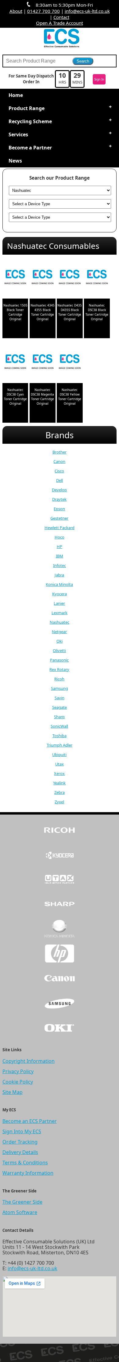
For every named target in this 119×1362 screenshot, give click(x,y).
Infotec (59, 565)
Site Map (12, 1092)
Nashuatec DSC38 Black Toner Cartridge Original (96, 312)
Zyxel (59, 802)
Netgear (59, 631)
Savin (59, 698)
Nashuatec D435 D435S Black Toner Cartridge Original (69, 312)
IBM (59, 556)
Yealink (59, 783)
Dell (59, 480)
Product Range (27, 108)
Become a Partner (30, 147)
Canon (59, 461)
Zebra (59, 792)
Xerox (59, 773)
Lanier (59, 603)
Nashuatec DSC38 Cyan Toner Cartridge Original (15, 397)
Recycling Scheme (30, 121)
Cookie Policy (17, 1081)
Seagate (59, 707)
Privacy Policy (18, 1071)
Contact (61, 17)
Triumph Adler (59, 745)
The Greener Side (22, 1202)
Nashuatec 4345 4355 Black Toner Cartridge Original (43, 312)
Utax (59, 764)
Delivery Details (20, 1152)
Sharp (59, 716)
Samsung (59, 688)
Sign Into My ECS (21, 1131)
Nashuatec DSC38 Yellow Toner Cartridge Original (69, 397)
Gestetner (59, 518)
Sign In (99, 79)
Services (18, 134)
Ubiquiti (59, 754)
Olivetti (59, 650)
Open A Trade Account (59, 23)
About (15, 11)
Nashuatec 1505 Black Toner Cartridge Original (15, 312)
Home (16, 95)
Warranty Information (27, 1173)
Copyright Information (28, 1061)
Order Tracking (20, 1141)
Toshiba (59, 735)
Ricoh (59, 679)
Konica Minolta (59, 584)
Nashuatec (59, 622)
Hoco (59, 537)
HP (59, 546)
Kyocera (59, 594)
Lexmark (59, 612)
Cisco (59, 471)
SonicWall (59, 726)
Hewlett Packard (59, 527)
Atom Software (19, 1212)
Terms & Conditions (25, 1162)
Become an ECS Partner (29, 1121)
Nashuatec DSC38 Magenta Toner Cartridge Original (42, 397)
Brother (59, 452)
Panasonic (59, 660)
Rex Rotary (59, 669)
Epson (59, 508)
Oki (59, 641)
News (15, 160)
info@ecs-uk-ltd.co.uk (87, 11)
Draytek (59, 499)
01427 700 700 (43, 11)
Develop (59, 490)
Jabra (59, 575)
